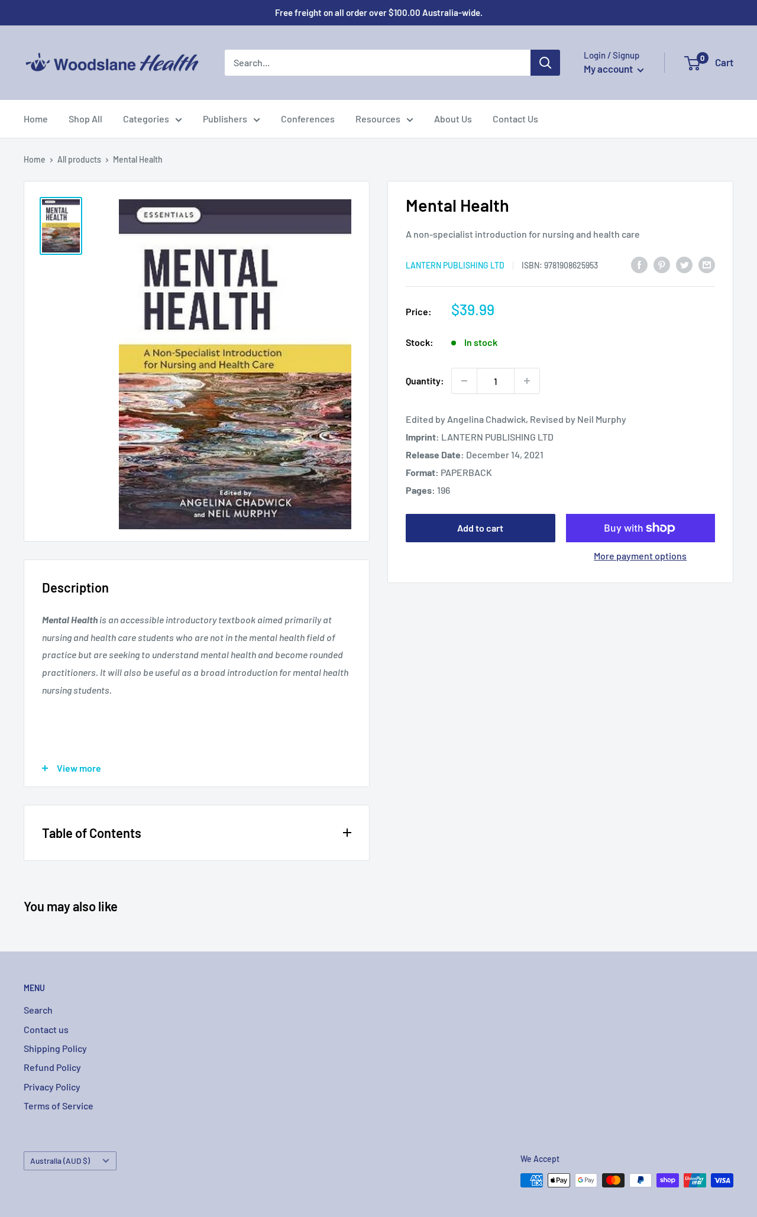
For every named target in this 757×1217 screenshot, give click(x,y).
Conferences (308, 118)
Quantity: (425, 380)
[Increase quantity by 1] (527, 380)
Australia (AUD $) (60, 1160)
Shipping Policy (55, 1048)
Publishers (225, 118)
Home (36, 118)
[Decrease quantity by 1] (464, 380)
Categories (146, 118)
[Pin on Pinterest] (662, 264)
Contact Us (515, 118)
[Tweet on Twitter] (684, 264)
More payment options (640, 555)
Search (38, 1009)
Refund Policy (52, 1067)
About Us (453, 118)
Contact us (46, 1029)
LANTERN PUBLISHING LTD (455, 265)
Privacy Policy (52, 1086)
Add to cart (480, 527)
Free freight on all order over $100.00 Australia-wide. (379, 12)
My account (609, 69)
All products (79, 159)
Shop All (85, 118)
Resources (377, 118)
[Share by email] (706, 264)
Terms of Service (58, 1105)
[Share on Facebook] (639, 264)
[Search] (545, 63)
